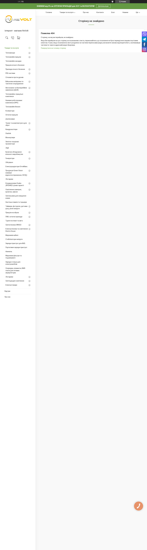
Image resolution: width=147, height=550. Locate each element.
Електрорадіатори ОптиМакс (16, 166)
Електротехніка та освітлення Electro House (17, 230)
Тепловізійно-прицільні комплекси (14, 95)
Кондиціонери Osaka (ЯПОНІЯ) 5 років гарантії (15, 184)
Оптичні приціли (12, 115)
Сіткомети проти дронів (14, 77)
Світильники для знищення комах (16, 197)
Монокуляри (10, 137)
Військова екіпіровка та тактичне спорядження (14, 83)
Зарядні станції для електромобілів (13, 263)
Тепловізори (10, 53)
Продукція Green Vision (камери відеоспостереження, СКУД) (16, 173)
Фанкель (9, 251)
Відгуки (7, 291)
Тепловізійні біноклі (13, 107)
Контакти (100, 12)
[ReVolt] (18, 19)
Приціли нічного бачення (15, 65)
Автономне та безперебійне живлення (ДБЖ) (16, 89)
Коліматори (10, 111)
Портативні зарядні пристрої (16, 247)
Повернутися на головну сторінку (53, 48)
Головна (49, 12)
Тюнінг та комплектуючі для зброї (16, 124)
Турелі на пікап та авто (14, 221)
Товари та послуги (12, 48)
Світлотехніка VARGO (13, 225)
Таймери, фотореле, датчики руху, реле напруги (16, 207)
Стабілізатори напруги (14, 239)
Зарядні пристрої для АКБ (15, 243)
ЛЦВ (7, 148)
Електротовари (11, 285)
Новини (125, 12)
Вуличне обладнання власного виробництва (14, 153)
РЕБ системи (10, 73)
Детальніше (103, 6)
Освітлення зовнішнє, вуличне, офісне (14, 191)
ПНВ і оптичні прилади (14, 217)
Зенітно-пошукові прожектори (12, 143)
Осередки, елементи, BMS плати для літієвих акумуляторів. (15, 270)
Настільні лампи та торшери (16, 202)
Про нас (7, 297)
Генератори (10, 158)
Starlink (8, 133)
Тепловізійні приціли (13, 57)
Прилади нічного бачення (15, 69)
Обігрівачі (9, 162)
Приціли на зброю (12, 212)
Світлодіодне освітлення (15, 281)
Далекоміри (10, 119)
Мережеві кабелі (12, 235)
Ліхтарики (9, 179)
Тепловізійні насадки (13, 61)
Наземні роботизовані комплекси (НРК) (14, 101)
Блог (113, 12)
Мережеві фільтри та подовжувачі (14, 257)
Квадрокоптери (11, 129)
